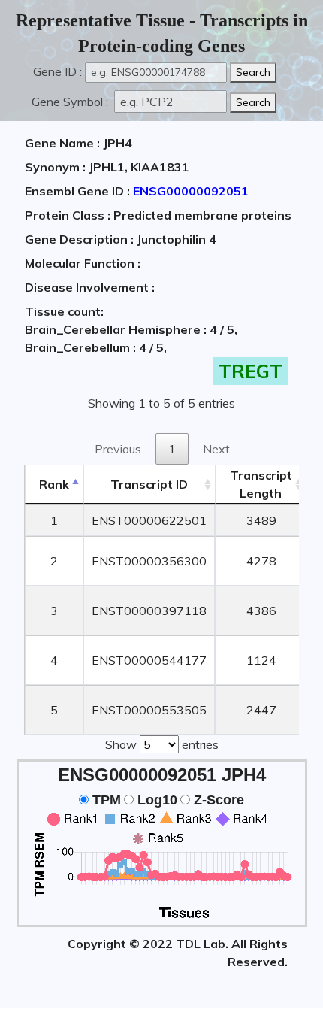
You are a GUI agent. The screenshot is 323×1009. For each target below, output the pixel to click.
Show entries (162, 744)
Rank (54, 484)
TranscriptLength (261, 484)
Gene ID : (57, 71)
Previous (118, 448)
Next (216, 448)
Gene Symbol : (71, 101)
